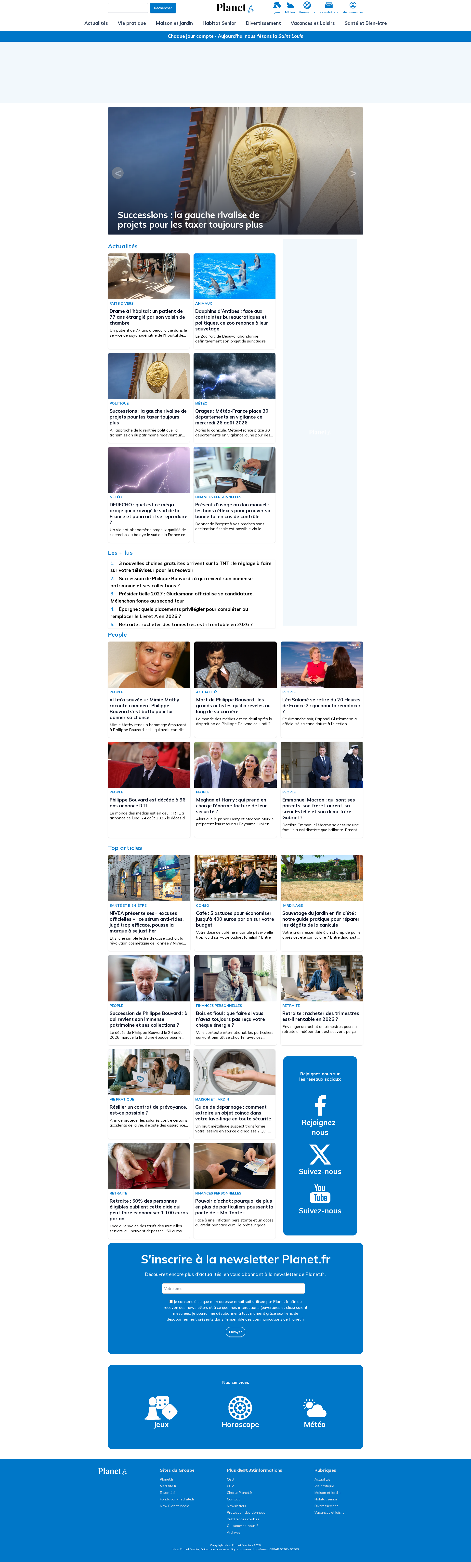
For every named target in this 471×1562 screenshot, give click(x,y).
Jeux (277, 12)
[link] (320, 1105)
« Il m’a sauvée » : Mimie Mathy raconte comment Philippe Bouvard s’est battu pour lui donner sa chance (144, 708)
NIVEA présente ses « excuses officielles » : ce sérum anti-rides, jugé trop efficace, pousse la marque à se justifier (146, 922)
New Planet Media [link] (174, 1506)
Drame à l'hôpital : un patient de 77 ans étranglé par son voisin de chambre (147, 317)
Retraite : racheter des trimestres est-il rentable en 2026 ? (186, 624)
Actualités (96, 23)
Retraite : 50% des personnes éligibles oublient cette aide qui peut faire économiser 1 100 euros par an (149, 1209)
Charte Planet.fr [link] (239, 1492)
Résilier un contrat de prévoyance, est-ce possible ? (148, 1110)
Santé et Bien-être (366, 23)
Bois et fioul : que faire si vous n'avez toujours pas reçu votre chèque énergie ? (230, 1019)
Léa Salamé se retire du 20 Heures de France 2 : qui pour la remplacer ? (321, 705)
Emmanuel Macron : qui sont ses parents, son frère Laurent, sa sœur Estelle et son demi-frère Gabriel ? (318, 808)
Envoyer (235, 1332)
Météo (290, 12)
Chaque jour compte (191, 36)
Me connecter (352, 12)
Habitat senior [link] (325, 1499)
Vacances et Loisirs (313, 23)
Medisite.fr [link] (168, 1486)
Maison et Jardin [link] (327, 1492)
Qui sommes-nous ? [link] (242, 1525)
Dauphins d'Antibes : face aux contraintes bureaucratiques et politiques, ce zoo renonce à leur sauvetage (231, 320)
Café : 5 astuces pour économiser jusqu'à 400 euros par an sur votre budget (235, 919)
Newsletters (329, 12)
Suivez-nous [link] (320, 1171)
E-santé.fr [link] (168, 1492)
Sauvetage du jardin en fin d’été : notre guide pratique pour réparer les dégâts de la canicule (321, 919)
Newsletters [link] (236, 1506)
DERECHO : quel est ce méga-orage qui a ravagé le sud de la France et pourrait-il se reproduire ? (148, 513)
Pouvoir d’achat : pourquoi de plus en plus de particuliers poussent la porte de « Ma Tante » (234, 1207)
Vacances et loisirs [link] (329, 1512)
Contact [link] (233, 1499)
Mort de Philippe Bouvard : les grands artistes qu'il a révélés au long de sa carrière (233, 705)
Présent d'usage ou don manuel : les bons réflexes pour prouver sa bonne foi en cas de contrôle (232, 510)
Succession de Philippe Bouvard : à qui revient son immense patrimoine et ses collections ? (148, 1019)
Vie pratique (132, 23)
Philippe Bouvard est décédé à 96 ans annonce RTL (147, 803)
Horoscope (307, 12)
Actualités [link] (322, 1479)
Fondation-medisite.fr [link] (177, 1499)
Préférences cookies (243, 1519)
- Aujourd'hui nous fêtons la (259, 36)
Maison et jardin (174, 23)
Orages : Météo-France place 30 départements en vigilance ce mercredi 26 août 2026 (231, 417)
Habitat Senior (219, 23)
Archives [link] (233, 1532)
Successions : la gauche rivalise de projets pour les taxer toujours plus (190, 219)
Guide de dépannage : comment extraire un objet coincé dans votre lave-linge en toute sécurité (233, 1113)
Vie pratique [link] (324, 1486)
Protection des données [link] (246, 1512)
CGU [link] (230, 1479)
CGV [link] (230, 1486)
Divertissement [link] (326, 1506)
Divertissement (263, 23)
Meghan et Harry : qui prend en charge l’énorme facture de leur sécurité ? (231, 805)
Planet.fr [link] (166, 1479)
